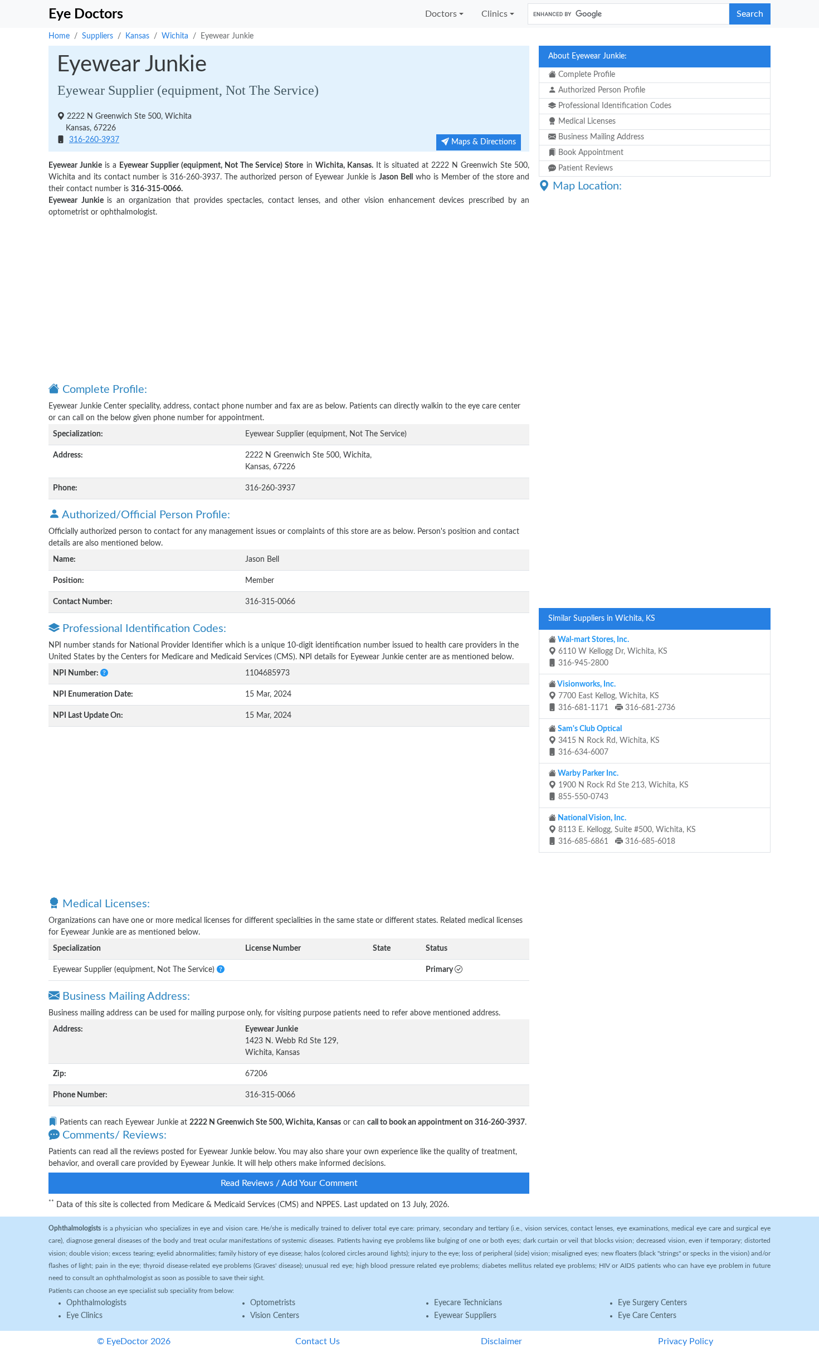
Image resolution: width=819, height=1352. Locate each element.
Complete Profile (585, 75)
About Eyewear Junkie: (587, 56)
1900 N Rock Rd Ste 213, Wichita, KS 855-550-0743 (622, 785)
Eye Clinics (84, 1316)
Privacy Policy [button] (685, 1341)
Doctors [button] (441, 13)
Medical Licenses (586, 121)
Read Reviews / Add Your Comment (289, 1183)
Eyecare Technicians (468, 1303)
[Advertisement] (288, 299)
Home (59, 36)
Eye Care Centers (647, 1316)
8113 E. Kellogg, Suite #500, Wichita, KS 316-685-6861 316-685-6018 (626, 829)
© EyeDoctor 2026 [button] (133, 1341)
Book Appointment (589, 153)
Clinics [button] (494, 13)
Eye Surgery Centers (652, 1303)
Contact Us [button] (317, 1341)
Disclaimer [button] (501, 1341)
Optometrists (272, 1303)
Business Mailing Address (600, 137)
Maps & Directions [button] (482, 142)
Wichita (175, 36)
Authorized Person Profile (600, 90)
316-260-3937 (94, 140)
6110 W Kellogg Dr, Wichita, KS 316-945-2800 (611, 651)
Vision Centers (274, 1316)
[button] (104, 673)
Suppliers (97, 36)
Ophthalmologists (96, 1303)
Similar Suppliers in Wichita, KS (601, 618)
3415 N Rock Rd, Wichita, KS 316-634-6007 (608, 740)
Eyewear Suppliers (465, 1316)
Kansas (137, 36)
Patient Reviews (584, 168)
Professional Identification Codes (613, 106)
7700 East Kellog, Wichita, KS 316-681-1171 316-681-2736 (615, 696)
